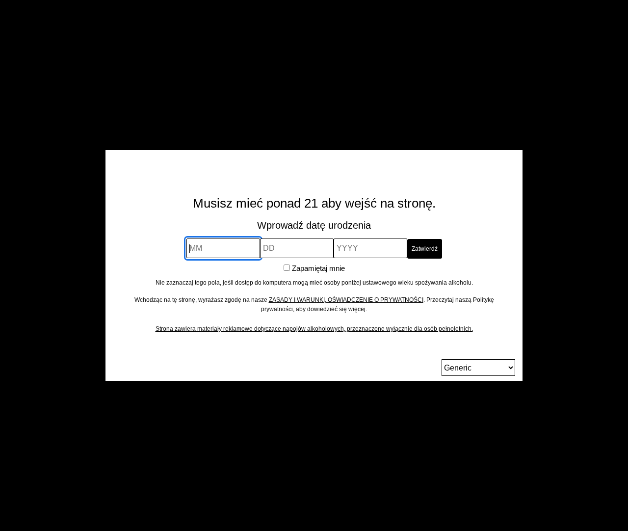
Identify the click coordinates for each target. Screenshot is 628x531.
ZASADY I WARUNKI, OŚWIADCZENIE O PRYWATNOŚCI (346, 299)
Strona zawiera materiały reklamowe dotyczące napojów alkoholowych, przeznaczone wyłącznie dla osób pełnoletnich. (314, 328)
